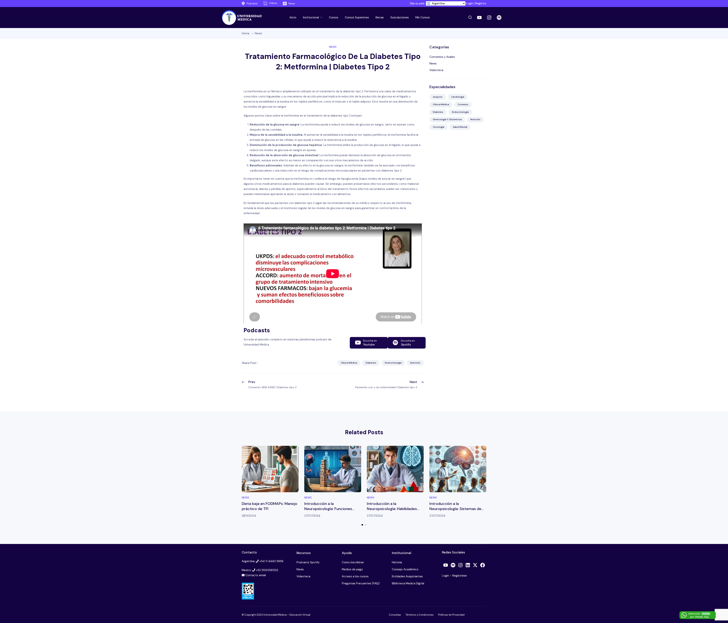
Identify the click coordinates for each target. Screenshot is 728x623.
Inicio (293, 17)
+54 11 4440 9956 (271, 561)
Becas (380, 17)
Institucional (311, 17)
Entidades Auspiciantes (407, 576)
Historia (397, 562)
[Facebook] (482, 565)
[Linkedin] (468, 565)
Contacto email (255, 575)
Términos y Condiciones (420, 614)
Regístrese (459, 576)
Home (245, 33)
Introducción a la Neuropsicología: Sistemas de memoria (455, 508)
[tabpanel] (270, 482)
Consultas (395, 614)
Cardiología (457, 96)
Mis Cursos (422, 17)
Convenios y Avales (442, 57)
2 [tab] (365, 525)
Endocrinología (393, 362)
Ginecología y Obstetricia (447, 119)
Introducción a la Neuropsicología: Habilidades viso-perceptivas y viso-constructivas (392, 511)
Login (469, 3)
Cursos (333, 17)
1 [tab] (362, 525)
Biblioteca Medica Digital (408, 583)
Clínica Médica (349, 362)
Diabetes (371, 362)
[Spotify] (499, 17)
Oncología (438, 127)
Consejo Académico (405, 569)
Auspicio (437, 96)
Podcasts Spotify (308, 562)
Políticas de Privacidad (451, 614)
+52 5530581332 (267, 570)
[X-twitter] (475, 565)
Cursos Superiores (357, 17)
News (258, 33)
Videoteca (436, 70)
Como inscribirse (353, 562)
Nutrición (415, 362)
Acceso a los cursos (355, 576)
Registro (480, 3)
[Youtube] (479, 17)
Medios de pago (352, 569)
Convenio (463, 104)
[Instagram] (489, 17)
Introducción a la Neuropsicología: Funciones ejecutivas (328, 508)
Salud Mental (460, 127)
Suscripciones (399, 17)
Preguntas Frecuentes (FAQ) (361, 583)
